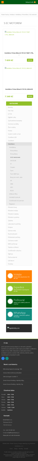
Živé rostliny (12, 127)
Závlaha (10, 220)
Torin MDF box (14, 174)
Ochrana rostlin (13, 240)
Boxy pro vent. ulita (16, 177)
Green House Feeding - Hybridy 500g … (14, 380)
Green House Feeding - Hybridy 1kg (13, 384)
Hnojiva (10, 227)
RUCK (12, 190)
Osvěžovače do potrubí (16, 200)
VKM (11, 184)
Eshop (16, 448)
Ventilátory (18, 14)
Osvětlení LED (12, 137)
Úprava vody (12, 230)
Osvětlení (11, 141)
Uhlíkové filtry (13, 194)
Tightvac (10, 254)
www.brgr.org (26, 443)
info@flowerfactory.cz (13, 433)
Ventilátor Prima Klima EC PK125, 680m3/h (19, 89)
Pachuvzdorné (12, 257)
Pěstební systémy (13, 217)
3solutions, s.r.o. (19, 446)
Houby (10, 131)
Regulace (12, 204)
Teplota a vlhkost (13, 247)
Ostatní (12, 167)
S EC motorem (33, 14)
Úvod (11, 448)
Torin (11, 170)
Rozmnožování (12, 234)
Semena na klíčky (13, 124)
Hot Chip (10, 111)
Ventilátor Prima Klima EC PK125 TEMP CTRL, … (19, 54)
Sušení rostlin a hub (14, 134)
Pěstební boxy (12, 207)
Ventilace (12, 14)
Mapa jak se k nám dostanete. (11, 435)
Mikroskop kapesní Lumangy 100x (12, 369)
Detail (30, 60)
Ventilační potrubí (14, 197)
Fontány (10, 264)
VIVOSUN (13, 161)
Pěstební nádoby (13, 214)
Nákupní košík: (30, 2)
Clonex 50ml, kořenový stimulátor (12, 373)
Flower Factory (5, 14)
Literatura (11, 260)
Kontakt (26, 448)
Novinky (10, 107)
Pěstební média (13, 210)
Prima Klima (25, 14)
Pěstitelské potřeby (14, 237)
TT (11, 164)
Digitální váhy (12, 117)
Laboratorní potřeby (14, 224)
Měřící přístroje (12, 244)
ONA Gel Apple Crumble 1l (10, 376)
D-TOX (10, 114)
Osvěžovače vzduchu (14, 250)
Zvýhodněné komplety (15, 121)
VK (11, 180)
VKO (11, 187)
